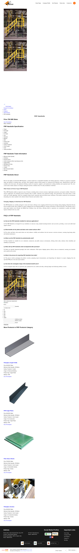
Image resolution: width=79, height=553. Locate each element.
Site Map (66, 540)
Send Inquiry (8, 106)
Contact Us (69, 3)
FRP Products (7, 112)
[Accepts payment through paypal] (55, 535)
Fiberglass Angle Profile (10, 362)
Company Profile (46, 3)
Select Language (71, 550)
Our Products (55, 3)
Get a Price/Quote (7, 122)
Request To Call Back (8, 108)
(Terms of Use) (29, 549)
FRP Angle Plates (9, 410)
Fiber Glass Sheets (9, 458)
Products (6, 111)
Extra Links (62, 3)
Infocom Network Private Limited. (26, 550)
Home (5, 109)
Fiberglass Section (9, 506)
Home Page (38, 3)
